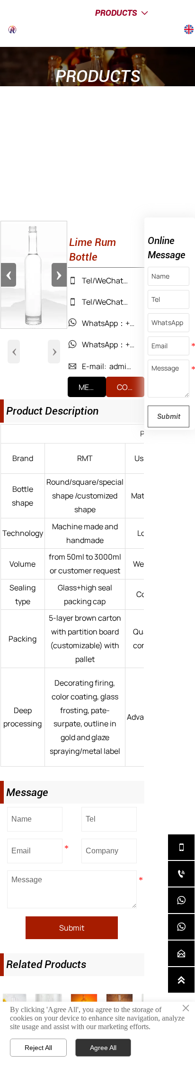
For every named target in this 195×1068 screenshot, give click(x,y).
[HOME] (18, 29)
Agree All (103, 1047)
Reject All (38, 1047)
